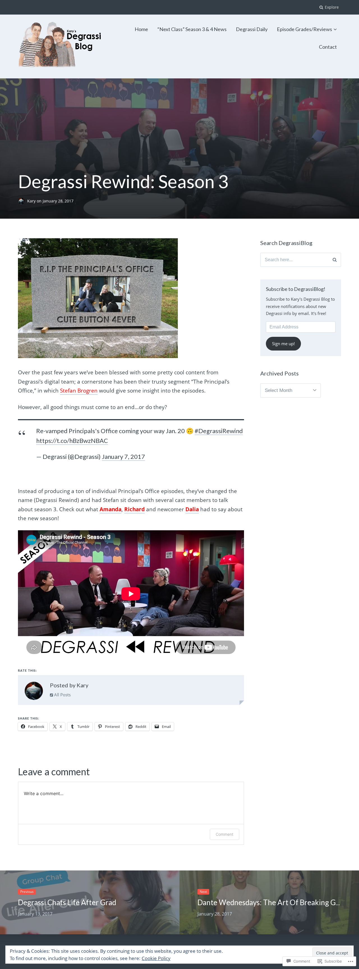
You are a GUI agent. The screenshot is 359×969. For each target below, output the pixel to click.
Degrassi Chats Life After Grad (67, 902)
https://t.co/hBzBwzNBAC (72, 440)
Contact (328, 47)
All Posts (62, 694)
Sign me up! (283, 343)
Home (141, 29)
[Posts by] (22, 201)
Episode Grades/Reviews (304, 29)
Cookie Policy (156, 958)
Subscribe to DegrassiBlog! (295, 289)
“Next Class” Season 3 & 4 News (192, 29)
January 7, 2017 (123, 456)
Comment (224, 834)
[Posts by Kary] (34, 692)
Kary (32, 201)
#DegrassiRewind (219, 431)
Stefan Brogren (79, 390)
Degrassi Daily (252, 29)
